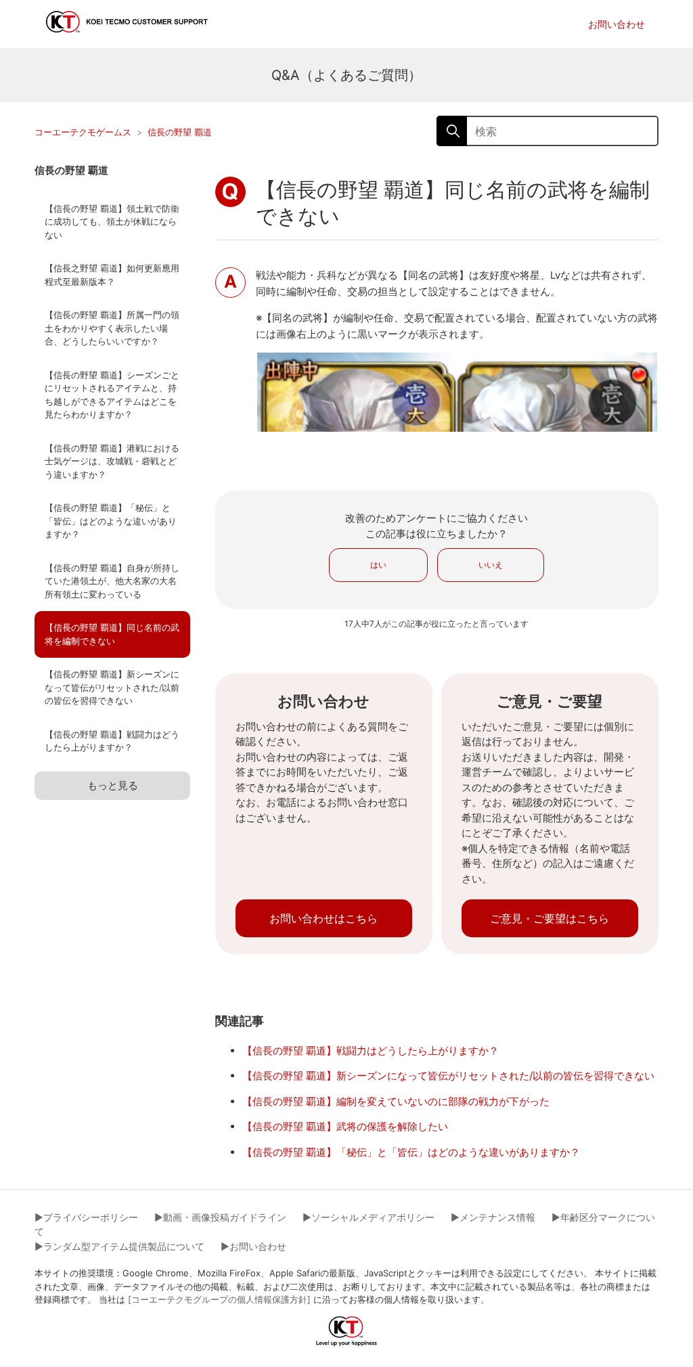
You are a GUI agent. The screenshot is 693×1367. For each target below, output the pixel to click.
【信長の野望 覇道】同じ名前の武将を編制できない (112, 634)
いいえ (490, 565)
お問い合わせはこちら (323, 918)
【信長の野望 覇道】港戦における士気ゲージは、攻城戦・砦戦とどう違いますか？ (112, 461)
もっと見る (112, 785)
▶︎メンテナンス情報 (493, 1217)
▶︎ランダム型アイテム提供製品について (119, 1246)
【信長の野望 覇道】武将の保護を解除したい (345, 1126)
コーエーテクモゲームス (83, 132)
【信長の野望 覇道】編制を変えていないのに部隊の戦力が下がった (396, 1101)
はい (378, 565)
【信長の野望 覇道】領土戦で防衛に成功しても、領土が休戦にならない (112, 221)
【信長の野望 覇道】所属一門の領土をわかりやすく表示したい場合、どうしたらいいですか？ (112, 327)
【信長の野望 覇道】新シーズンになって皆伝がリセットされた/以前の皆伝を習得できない (112, 687)
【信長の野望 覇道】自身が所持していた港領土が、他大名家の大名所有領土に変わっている (112, 581)
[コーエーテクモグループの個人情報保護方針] (219, 1299)
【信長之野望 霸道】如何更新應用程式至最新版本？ (112, 275)
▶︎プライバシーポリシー (86, 1217)
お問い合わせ (616, 24)
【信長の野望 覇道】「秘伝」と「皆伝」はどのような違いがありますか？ (111, 520)
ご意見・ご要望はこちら (549, 918)
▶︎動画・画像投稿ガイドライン (220, 1217)
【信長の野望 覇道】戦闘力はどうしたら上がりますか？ (112, 741)
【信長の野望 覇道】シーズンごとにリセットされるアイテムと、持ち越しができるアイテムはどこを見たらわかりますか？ (112, 394)
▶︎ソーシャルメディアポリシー (368, 1217)
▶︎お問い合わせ (253, 1246)
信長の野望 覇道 (180, 132)
